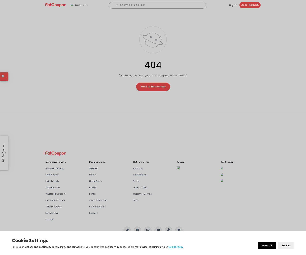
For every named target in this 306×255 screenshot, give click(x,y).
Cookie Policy (175, 246)
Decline (286, 245)
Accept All (267, 245)
